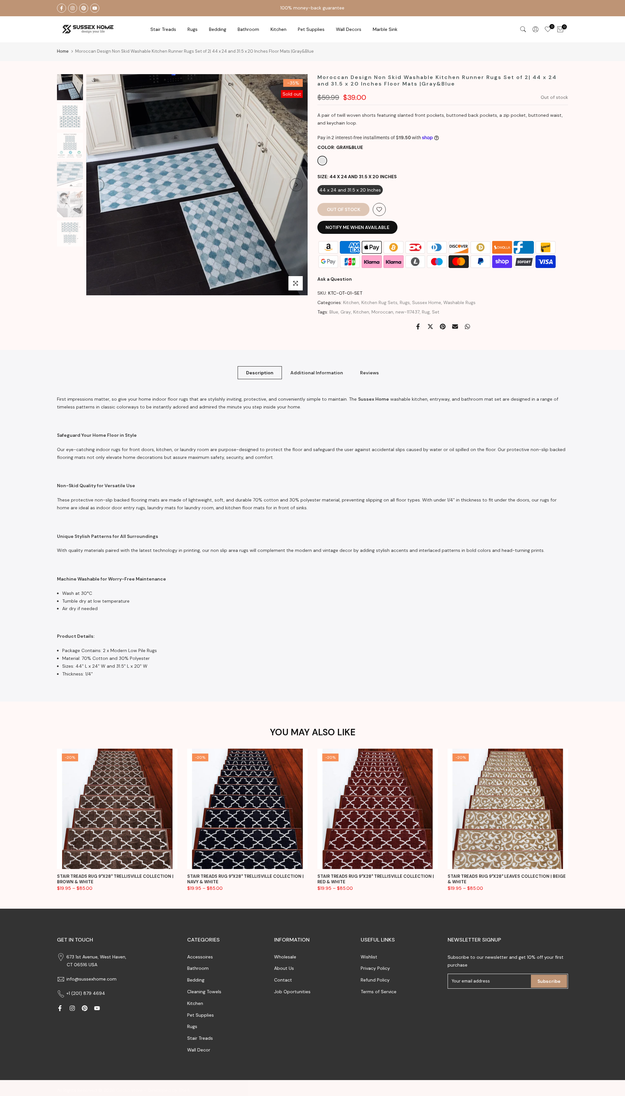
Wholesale (285, 957)
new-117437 (408, 312)
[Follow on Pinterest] (83, 8)
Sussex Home (426, 302)
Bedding (195, 980)
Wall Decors (348, 29)
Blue (333, 312)
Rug (426, 312)
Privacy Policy (375, 968)
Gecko (123, 1090)
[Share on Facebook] (418, 326)
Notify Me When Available (357, 227)
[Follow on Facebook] (61, 8)
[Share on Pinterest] (443, 326)
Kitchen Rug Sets (379, 302)
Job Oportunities (292, 992)
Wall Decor (198, 1050)
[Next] (296, 184)
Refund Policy (375, 980)
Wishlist (369, 957)
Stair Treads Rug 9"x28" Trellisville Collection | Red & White (375, 879)
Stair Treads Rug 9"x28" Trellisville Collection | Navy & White (245, 879)
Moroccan (382, 312)
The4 (184, 1090)
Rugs (193, 29)
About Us (284, 968)
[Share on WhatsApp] (467, 326)
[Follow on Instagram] (72, 8)
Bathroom (248, 29)
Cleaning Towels (204, 992)
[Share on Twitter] (430, 326)
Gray (345, 312)
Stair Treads (163, 29)
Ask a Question (334, 279)
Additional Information (316, 372)
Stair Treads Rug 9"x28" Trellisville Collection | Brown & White (115, 879)
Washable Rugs (459, 302)
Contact (283, 980)
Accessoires (200, 957)
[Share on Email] (455, 326)
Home (63, 51)
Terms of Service (378, 992)
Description (259, 372)
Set (435, 312)
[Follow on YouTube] (94, 8)
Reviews (369, 372)
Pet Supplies (311, 29)
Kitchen (278, 29)
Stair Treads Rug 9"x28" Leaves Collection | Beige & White (507, 879)
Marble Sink (385, 29)
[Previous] (97, 184)
